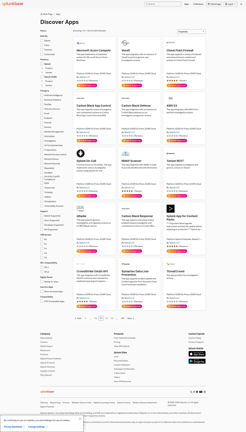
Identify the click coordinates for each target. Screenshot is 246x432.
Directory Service (52, 109)
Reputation (49, 168)
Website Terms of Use (81, 402)
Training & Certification (124, 369)
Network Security (52, 163)
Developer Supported (53, 225)
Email (46, 113)
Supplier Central (47, 371)
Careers (44, 342)
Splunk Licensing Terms (104, 402)
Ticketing (48, 192)
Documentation (121, 360)
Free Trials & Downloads (125, 338)
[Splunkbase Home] (13, 4)
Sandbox (48, 172)
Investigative (50, 140)
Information (49, 136)
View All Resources (122, 381)
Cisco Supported (51, 220)
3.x (45, 257)
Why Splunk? (46, 375)
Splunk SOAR (50, 77)
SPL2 (46, 272)
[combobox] (191, 31)
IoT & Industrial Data (53, 145)
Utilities (47, 197)
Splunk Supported (52, 216)
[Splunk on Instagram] (205, 392)
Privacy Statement (13, 426)
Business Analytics (52, 99)
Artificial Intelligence (53, 95)
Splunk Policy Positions (50, 358)
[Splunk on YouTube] (200, 392)
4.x (45, 253)
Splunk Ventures (47, 367)
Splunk (47, 40)
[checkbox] (41, 40)
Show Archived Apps (53, 291)
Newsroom (45, 350)
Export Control (123, 402)
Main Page (48, 14)
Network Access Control (55, 154)
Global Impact (46, 346)
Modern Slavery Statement (145, 402)
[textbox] (164, 4)
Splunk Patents (47, 406)
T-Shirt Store (119, 373)
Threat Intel (49, 187)
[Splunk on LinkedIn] (197, 392)
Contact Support (196, 342)
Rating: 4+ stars (51, 281)
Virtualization (50, 201)
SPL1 (46, 267)
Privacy (66, 402)
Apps (58, 14)
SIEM (46, 183)
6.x (45, 244)
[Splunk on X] (191, 392)
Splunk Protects (47, 362)
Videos (117, 377)
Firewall (47, 122)
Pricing (117, 342)
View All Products (122, 346)
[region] (42, 423)
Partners (48, 49)
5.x (45, 248)
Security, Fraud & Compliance (52, 177)
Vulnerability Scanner (53, 206)
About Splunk (46, 338)
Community (49, 54)
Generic (47, 127)
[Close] (80, 418)
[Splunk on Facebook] (194, 392)
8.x (45, 239)
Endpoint (48, 118)
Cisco (46, 45)
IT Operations (50, 150)
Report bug (55, 402)
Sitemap (44, 402)
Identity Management (54, 131)
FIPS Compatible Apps (54, 301)
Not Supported (51, 229)
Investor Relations (122, 365)
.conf (116, 356)
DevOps (47, 104)
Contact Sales (194, 338)
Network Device (51, 159)
